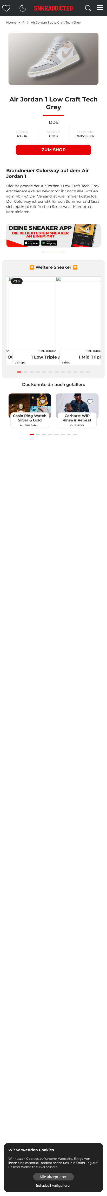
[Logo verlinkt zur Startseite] (53, 8)
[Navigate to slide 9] (69, 372)
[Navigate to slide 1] (19, 372)
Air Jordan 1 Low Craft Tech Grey (56, 22)
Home (11, 22)
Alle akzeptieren (53, 1176)
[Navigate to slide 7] (57, 372)
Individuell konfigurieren (53, 1186)
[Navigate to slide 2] (25, 372)
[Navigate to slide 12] (88, 372)
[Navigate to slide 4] (38, 372)
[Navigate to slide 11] (81, 372)
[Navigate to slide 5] (44, 372)
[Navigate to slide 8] (63, 372)
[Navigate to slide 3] (32, 372)
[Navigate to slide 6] (50, 372)
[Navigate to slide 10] (75, 372)
